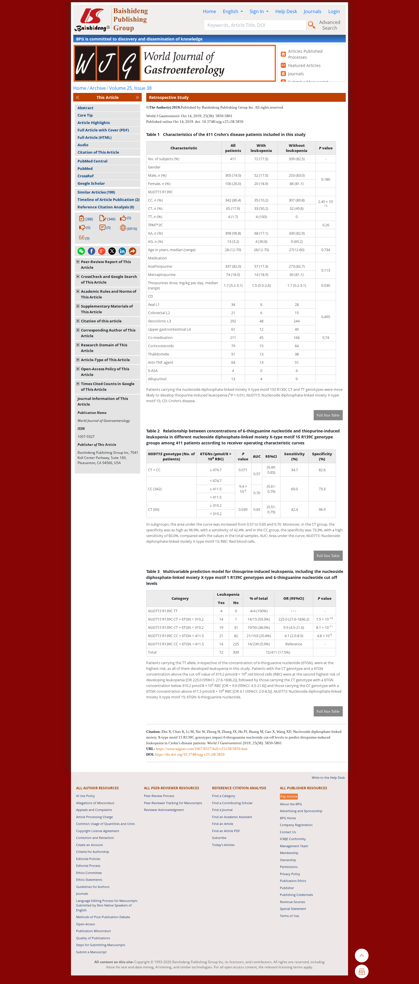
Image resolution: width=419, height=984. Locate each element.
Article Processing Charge (94, 817)
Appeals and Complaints (94, 810)
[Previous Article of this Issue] (78, 97)
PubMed (85, 168)
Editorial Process (88, 865)
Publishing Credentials (296, 894)
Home (209, 11)
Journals (313, 11)
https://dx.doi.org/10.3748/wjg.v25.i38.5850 (190, 754)
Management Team (294, 846)
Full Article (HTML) (94, 137)
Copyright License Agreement (97, 831)
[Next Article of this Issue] (137, 97)
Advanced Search (329, 25)
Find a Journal (222, 810)
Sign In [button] (257, 11)
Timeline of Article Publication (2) (108, 199)
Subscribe (219, 837)
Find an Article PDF (226, 831)
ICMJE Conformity (293, 839)
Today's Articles (223, 845)
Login (334, 11)
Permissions (289, 867)
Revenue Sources (292, 902)
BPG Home (288, 818)
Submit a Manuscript (91, 952)
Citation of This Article (98, 152)
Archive (98, 88)
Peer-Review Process (159, 796)
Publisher (287, 888)
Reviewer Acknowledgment (164, 810)
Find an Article (222, 824)
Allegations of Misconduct (95, 803)
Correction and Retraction (95, 837)
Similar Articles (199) (96, 192)
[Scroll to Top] (362, 955)
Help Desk (286, 11)
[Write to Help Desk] (362, 971)
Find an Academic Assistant (232, 817)
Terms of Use (289, 916)
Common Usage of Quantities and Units (105, 824)
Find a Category (223, 796)
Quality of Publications (93, 938)
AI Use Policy (85, 796)
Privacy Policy (290, 874)
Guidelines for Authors (92, 887)
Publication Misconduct (93, 931)
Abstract (85, 107)
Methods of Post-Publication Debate (103, 917)
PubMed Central (92, 161)
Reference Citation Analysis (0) (106, 207)
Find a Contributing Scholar (232, 803)
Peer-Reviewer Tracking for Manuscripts (173, 803)
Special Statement (293, 908)
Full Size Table (328, 415)
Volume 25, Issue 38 (130, 88)
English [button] (231, 11)
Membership (289, 853)
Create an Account (89, 845)
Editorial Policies (88, 859)
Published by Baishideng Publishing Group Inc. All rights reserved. (232, 107)
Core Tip (85, 115)
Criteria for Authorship (92, 851)
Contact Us (288, 832)
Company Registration (296, 825)
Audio (83, 144)
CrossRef (85, 175)
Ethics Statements (89, 879)
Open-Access (85, 924)
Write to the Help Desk (328, 777)
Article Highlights (94, 122)
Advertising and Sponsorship (301, 811)
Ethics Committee (89, 873)
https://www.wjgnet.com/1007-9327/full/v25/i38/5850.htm (201, 749)
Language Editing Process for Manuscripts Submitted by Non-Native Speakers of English (106, 905)
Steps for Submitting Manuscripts (100, 945)
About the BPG (291, 804)
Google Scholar (91, 183)
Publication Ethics (293, 881)
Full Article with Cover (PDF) (103, 130)
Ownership (288, 860)
